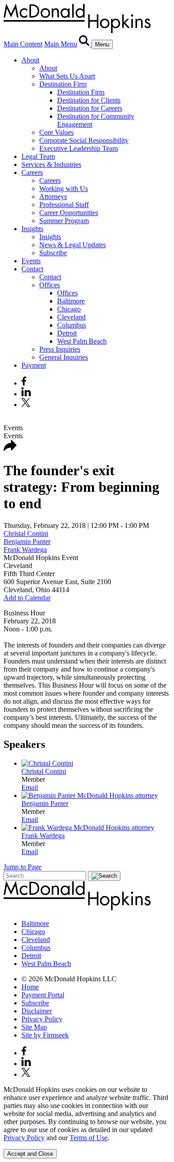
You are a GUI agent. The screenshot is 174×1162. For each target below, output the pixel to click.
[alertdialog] (87, 1122)
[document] (87, 1114)
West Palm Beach (82, 341)
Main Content (23, 44)
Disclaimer (36, 1011)
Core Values (56, 132)
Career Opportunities (68, 212)
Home (30, 987)
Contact (32, 269)
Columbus (71, 325)
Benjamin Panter (27, 541)
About (30, 60)
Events (31, 261)
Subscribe (53, 253)
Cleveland (71, 317)
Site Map (34, 1027)
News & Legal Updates (72, 245)
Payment (33, 365)
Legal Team (38, 156)
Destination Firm (63, 84)
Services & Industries (51, 164)
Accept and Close (30, 1153)
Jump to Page (22, 867)
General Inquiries (63, 357)
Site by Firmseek (45, 1035)
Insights (32, 228)
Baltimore (71, 301)
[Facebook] (23, 383)
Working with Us (63, 188)
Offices (49, 285)
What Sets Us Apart (67, 76)
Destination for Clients (88, 100)
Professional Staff (64, 204)
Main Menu (60, 44)
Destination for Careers (89, 108)
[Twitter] (27, 404)
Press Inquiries (59, 349)
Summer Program (64, 220)
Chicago (69, 309)
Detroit (67, 333)
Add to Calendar (27, 598)
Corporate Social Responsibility (83, 140)
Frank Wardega (25, 549)
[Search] (85, 44)
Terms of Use (89, 1137)
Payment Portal (42, 995)
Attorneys (53, 196)
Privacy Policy (41, 1019)
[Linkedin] (26, 394)
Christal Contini (26, 533)
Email (29, 787)
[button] (10, 448)
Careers (32, 172)
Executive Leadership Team (78, 148)
